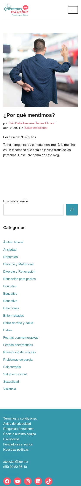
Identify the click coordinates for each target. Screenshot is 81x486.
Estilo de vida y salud (18, 323)
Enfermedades (13, 315)
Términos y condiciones (20, 418)
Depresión (10, 257)
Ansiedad (9, 249)
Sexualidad (11, 381)
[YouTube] (17, 481)
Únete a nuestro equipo (19, 434)
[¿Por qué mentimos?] (40, 70)
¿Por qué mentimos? (29, 115)
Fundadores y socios (18, 444)
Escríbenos (11, 439)
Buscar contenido (15, 201)
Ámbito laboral (13, 242)
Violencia (9, 389)
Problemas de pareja (17, 359)
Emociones (11, 308)
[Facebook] (7, 481)
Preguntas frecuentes (18, 429)
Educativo (10, 286)
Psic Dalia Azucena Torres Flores (31, 123)
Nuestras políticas (16, 449)
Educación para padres (19, 279)
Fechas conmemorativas (20, 337)
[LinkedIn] (38, 481)
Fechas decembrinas (18, 345)
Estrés (8, 330)
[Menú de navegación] (73, 10)
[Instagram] (28, 481)
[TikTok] (48, 481)
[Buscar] (72, 209)
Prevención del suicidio (19, 352)
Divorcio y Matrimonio (18, 264)
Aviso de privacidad (17, 423)
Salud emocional (36, 127)
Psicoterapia (12, 367)
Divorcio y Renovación (19, 271)
